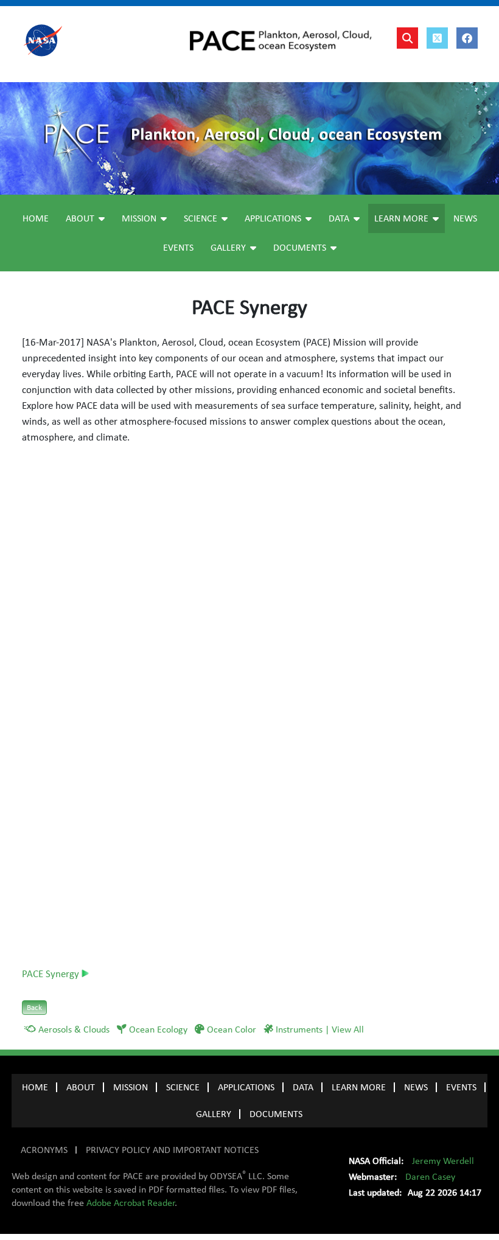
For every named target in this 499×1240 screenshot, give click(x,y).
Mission (139, 218)
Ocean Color (231, 1029)
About (80, 218)
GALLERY (213, 1114)
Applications (273, 218)
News (465, 218)
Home (36, 218)
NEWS (416, 1087)
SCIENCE (183, 1087)
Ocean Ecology (158, 1029)
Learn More (401, 218)
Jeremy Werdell (443, 1161)
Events (178, 248)
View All (348, 1029)
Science (200, 218)
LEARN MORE (359, 1087)
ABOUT (80, 1087)
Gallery (228, 248)
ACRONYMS (44, 1150)
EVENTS (461, 1087)
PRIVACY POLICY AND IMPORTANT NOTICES (172, 1150)
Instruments (299, 1029)
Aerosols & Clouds (74, 1029)
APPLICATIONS (246, 1087)
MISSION (130, 1087)
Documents (299, 248)
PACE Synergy (52, 974)
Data (339, 218)
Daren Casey (430, 1177)
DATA (303, 1087)
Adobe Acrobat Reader (130, 1203)
